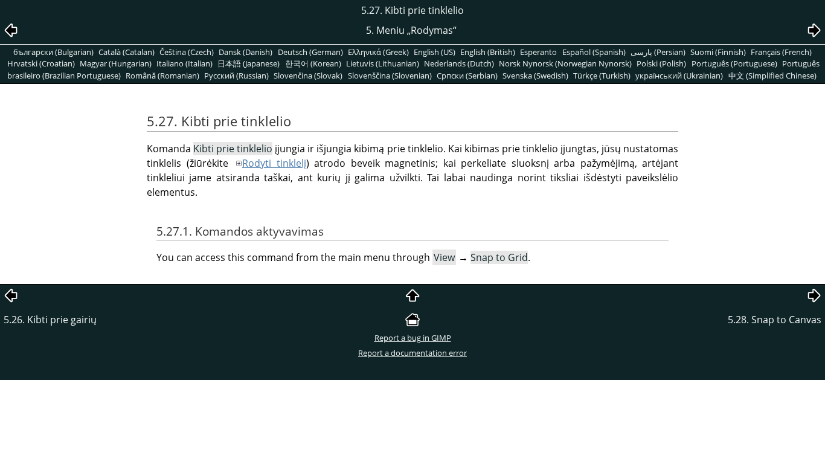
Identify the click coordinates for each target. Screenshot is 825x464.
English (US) (434, 52)
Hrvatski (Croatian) (41, 63)
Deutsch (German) (310, 52)
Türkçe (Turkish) (602, 75)
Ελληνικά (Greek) (378, 52)
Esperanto (538, 52)
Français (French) (781, 52)
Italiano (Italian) (184, 63)
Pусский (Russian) (236, 75)
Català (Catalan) (126, 52)
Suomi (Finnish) (718, 52)
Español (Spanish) (594, 52)
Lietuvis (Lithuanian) (382, 63)
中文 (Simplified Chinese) (772, 75)
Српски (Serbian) (467, 75)
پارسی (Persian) (658, 52)
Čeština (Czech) (186, 52)
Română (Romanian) (162, 75)
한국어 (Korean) (313, 63)
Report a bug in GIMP (412, 337)
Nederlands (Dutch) (459, 63)
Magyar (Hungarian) (116, 63)
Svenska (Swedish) (535, 75)
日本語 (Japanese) (248, 63)
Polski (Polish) (661, 63)
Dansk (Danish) (245, 52)
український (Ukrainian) (679, 75)
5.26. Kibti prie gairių (50, 319)
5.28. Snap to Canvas (774, 319)
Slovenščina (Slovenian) (390, 75)
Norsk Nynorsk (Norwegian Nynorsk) (565, 63)
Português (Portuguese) (734, 63)
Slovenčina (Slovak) (308, 75)
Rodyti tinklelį (274, 163)
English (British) (487, 52)
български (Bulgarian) (53, 52)
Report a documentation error (412, 352)
